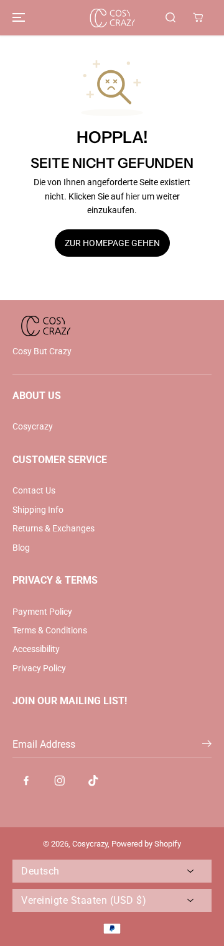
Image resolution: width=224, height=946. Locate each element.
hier (133, 196)
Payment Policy (42, 612)
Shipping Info (37, 510)
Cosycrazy (32, 426)
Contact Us (33, 490)
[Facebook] (26, 780)
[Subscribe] (207, 746)
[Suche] (170, 17)
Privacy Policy (39, 668)
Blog (21, 548)
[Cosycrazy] (112, 18)
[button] (16, 18)
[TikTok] (93, 780)
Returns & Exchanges (53, 528)
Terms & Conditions (49, 630)
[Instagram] (59, 780)
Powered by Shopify (146, 843)
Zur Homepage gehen (112, 243)
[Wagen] (198, 17)
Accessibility (36, 649)
